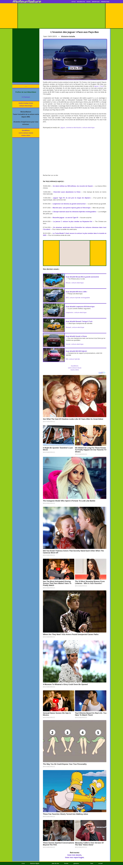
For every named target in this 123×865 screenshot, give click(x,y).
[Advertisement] (61, 15)
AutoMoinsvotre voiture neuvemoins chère (26, 132)
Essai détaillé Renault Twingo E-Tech (79, 321)
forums (66, 863)
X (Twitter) (26, 97)
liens (91, 863)
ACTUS (74, 1)
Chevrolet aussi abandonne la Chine (66, 192)
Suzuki (68, 344)
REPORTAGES (96, 1)
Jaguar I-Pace (98, 86)
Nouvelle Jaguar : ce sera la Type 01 (65, 218)
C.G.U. (23, 863)
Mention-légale (34, 863)
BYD (67, 298)
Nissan (68, 283)
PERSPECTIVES (105, 1)
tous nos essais (74, 855)
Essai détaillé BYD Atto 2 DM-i (76, 292)
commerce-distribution (73, 128)
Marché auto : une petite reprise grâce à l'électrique (71, 208)
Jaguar (63, 128)
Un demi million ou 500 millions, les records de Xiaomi (73, 186)
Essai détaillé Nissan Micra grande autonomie (82, 277)
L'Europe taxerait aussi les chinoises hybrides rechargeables (74, 212)
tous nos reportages (74, 857)
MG (67, 359)
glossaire (76, 863)
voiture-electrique (88, 128)
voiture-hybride (74, 359)
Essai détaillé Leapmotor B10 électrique (80, 307)
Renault (68, 327)
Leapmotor (69, 312)
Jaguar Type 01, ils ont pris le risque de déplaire (72, 198)
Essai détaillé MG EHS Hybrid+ (76, 351)
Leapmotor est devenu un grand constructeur (69, 204)
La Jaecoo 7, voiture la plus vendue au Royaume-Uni (72, 221)
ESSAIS (88, 1)
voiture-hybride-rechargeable (80, 298)
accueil (100, 863)
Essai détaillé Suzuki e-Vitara (76, 336)
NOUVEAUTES (81, 1)
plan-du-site (55, 863)
